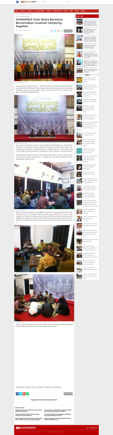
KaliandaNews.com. (54, 431)
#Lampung (47, 387)
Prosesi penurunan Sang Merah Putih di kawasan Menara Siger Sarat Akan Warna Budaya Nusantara (90, 23)
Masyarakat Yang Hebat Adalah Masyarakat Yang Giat (90, 268)
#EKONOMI (28, 387)
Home (16, 11)
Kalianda (49, 11)
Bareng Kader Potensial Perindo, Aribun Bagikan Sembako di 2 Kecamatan (89, 195)
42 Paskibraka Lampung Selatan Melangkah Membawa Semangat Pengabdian (90, 31)
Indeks (83, 11)
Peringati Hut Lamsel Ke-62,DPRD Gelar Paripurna (89, 173)
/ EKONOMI (29, 13)
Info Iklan (38, 431)
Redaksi (17, 431)
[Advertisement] (41, 342)
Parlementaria (58, 11)
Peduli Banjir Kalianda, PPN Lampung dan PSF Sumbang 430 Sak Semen (90, 94)
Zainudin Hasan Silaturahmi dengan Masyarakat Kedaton (90, 100)
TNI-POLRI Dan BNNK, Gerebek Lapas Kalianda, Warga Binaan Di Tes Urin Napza (89, 108)
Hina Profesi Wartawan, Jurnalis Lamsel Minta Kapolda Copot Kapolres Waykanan (90, 248)
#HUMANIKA (40, 387)
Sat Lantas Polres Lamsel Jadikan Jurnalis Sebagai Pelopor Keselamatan (89, 262)
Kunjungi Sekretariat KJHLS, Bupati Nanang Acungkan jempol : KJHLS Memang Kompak (90, 142)
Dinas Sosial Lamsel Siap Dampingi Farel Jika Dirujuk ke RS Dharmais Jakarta (90, 86)
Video (71, 11)
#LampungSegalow (56, 387)
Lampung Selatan (40, 11)
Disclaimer (33, 431)
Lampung (30, 11)
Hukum (66, 11)
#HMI (34, 387)
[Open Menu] (17, 2)
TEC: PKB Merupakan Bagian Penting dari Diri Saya (90, 134)
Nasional (22, 11)
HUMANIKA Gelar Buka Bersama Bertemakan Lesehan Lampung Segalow (39, 23)
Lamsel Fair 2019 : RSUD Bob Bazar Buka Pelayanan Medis (90, 224)
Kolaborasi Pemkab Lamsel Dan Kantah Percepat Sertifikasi (91, 71)
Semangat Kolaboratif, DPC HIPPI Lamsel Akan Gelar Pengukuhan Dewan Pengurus (90, 255)
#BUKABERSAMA (20, 387)
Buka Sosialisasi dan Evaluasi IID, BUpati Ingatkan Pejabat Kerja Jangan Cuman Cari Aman (90, 233)
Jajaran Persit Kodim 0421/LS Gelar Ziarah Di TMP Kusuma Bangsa (90, 276)
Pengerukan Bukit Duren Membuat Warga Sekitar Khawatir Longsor (89, 150)
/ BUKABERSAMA (23, 13)
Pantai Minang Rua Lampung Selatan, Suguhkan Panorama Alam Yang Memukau (90, 180)
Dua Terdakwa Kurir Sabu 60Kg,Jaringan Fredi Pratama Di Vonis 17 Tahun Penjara (90, 187)
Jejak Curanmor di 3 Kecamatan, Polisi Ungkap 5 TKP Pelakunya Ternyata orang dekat (90, 55)
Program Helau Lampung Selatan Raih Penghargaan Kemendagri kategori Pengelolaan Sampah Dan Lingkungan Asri (87, 64)
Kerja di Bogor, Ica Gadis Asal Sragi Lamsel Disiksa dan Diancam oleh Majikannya (90, 116)
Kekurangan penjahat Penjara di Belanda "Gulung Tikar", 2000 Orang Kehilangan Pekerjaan (90, 158)
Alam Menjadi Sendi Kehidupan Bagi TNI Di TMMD (90, 240)
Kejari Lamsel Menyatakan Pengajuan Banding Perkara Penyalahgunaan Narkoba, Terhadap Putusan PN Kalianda (90, 203)
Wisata (77, 11)
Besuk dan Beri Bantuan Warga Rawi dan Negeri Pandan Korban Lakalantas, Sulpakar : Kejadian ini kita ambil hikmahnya (87, 126)
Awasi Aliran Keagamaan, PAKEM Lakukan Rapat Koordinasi (89, 211)
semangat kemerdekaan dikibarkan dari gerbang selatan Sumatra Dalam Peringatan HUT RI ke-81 (90, 39)
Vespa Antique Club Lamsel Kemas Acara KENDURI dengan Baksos (89, 166)
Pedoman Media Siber (25, 431)
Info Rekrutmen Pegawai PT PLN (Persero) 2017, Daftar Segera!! (89, 79)
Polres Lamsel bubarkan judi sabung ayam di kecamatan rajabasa (90, 46)
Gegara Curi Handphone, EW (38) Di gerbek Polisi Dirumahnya (90, 218)
